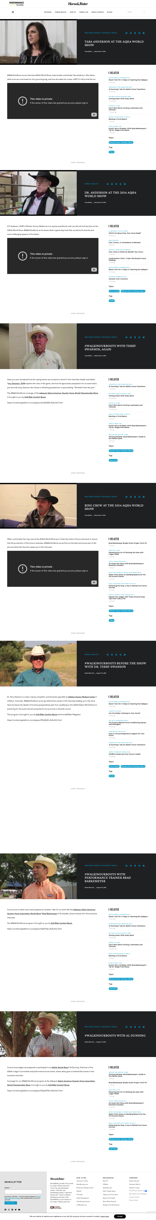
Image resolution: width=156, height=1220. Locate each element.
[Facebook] (5, 1210)
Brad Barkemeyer (49, 913)
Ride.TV (105, 1181)
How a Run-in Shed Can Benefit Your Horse (126, 252)
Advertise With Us (134, 1184)
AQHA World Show (60, 1067)
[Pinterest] (12, 1210)
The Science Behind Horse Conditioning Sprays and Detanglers (127, 723)
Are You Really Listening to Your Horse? (124, 713)
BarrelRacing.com (82, 1184)
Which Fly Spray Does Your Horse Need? (125, 233)
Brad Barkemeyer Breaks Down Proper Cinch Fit (128, 543)
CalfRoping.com (82, 1205)
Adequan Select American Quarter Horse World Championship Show (68, 393)
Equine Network (134, 1181)
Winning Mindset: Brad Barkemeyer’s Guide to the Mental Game (127, 437)
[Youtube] (19, 1210)
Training (48, 12)
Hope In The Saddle (109, 1198)
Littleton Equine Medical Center (81, 697)
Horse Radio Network (109, 1201)
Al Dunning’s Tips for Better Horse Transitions (127, 89)
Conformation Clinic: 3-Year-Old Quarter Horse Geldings (127, 259)
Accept (119, 1216)
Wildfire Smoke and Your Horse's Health (125, 754)
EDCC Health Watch (109, 1191)
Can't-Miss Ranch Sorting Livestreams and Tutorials (125, 109)
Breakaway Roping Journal (85, 1188)
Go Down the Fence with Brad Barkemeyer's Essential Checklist (126, 564)
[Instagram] (9, 1210)
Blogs (109, 12)
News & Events (98, 12)
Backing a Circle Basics (118, 119)
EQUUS (79, 1191)
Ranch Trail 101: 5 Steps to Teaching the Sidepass (128, 80)
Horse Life (83, 12)
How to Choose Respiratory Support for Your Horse (126, 734)
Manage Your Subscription (111, 1205)
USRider (105, 1184)
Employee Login (134, 1188)
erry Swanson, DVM (16, 383)
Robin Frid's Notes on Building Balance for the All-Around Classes (127, 575)
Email (7, 1188)
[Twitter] (16, 1210)
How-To (73, 12)
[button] (126, 33)
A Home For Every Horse (110, 1194)
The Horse (80, 1194)
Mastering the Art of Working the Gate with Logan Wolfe (126, 553)
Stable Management (83, 1198)
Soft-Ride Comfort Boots (35, 397)
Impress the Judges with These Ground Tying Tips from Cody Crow (127, 597)
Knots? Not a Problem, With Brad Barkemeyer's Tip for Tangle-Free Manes (128, 129)
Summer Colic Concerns (118, 279)
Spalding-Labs (107, 1188)
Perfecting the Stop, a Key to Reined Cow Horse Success (128, 586)
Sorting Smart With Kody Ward (121, 99)
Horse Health (60, 12)
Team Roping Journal (83, 1201)
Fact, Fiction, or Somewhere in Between (125, 242)
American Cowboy (82, 1181)
